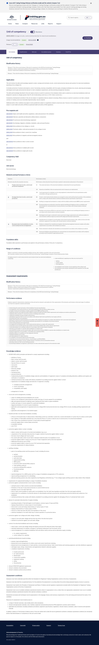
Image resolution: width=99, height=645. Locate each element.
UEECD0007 (9, 113)
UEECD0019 (9, 117)
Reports (50, 23)
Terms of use (61, 625)
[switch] (32, 32)
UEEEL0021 (9, 135)
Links (42, 23)
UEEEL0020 (9, 126)
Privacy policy (36, 625)
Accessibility (9, 625)
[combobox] (77, 17)
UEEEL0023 (9, 129)
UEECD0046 (9, 150)
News (17, 23)
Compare (25, 23)
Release (8, 44)
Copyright (23, 625)
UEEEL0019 (9, 132)
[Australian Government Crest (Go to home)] (13, 17)
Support (58, 23)
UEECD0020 (9, 120)
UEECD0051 (9, 123)
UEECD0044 (9, 147)
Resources (34, 23)
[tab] (12, 52)
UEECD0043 (9, 141)
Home (10, 23)
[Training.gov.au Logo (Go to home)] (32, 17)
